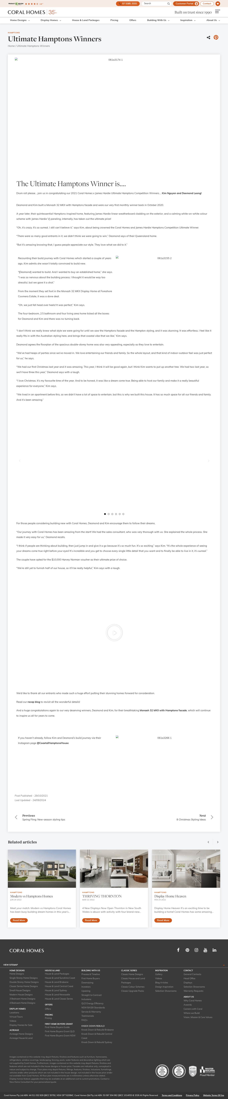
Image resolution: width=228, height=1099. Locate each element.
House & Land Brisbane (56, 982)
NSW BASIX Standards (93, 1008)
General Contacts (192, 974)
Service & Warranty (91, 1012)
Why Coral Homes (193, 1001)
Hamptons (14, 33)
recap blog (34, 702)
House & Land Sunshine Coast (60, 978)
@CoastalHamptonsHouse (53, 743)
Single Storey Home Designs (24, 978)
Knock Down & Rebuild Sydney (96, 1042)
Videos (13, 1021)
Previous (209, 842)
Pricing (114, 20)
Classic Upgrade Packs (132, 991)
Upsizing (85, 991)
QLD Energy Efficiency (92, 1004)
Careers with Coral (193, 1009)
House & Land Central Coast (59, 986)
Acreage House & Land (21, 1038)
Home (11, 46)
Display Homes (49, 20)
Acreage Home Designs (21, 1034)
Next (216, 842)
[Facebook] (178, 950)
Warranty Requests (193, 991)
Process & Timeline (90, 974)
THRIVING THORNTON (102, 896)
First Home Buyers (90, 979)
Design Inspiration (164, 987)
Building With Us (156, 20)
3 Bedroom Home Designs (22, 999)
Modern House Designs (21, 995)
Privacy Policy (192, 1095)
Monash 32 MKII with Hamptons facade (163, 710)
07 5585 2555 (129, 3)
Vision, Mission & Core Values (198, 1017)
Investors (85, 987)
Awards (188, 1005)
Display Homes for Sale (21, 1025)
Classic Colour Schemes (132, 987)
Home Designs (18, 20)
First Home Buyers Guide (57, 1027)
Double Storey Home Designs (24, 982)
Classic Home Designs (132, 974)
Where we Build (192, 1013)
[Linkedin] (214, 950)
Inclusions (86, 999)
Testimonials (87, 1016)
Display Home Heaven (170, 896)
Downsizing (87, 983)
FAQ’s (84, 1020)
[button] (19, 461)
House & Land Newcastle (57, 995)
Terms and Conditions (172, 1095)
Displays (188, 983)
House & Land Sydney (56, 991)
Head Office (189, 979)
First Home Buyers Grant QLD (60, 1032)
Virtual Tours (16, 1017)
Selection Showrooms (165, 991)
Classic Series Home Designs (24, 986)
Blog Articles (161, 983)
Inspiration (186, 20)
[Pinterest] (187, 950)
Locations (14, 1013)
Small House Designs (20, 991)
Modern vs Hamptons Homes (31, 896)
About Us (211, 20)
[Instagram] (196, 950)
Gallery (158, 974)
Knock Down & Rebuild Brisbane (97, 1030)
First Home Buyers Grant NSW (60, 1036)
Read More (19, 920)
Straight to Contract (91, 995)
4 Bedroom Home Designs (22, 1003)
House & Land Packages (85, 20)
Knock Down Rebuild (93, 1026)
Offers (132, 20)
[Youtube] (205, 950)
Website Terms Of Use (213, 1095)
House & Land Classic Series (59, 999)
